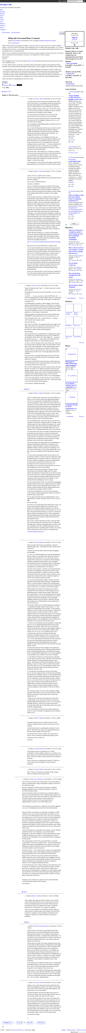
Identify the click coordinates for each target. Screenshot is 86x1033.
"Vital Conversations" (71, 63)
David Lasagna (39, 542)
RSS (3, 1027)
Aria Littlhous (77, 267)
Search (84, 1)
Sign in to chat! (74, 1032)
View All (81, 298)
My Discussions (15, 32)
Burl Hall (76, 241)
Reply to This (6, 91)
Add (63, 33)
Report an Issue (71, 1030)
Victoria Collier (39, 98)
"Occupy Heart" (70, 84)
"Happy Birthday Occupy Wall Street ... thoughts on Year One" (75, 97)
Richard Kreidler (78, 255)
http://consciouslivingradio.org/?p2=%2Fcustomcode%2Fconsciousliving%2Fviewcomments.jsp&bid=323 (75, 209)
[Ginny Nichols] (78, 332)
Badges (64, 1030)
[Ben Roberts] (4, 41)
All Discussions (6, 32)
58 (38, 1022)
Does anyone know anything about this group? (75, 275)
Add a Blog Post (71, 298)
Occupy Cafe (6, 4)
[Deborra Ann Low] (69, 332)
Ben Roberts (17, 40)
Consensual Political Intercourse (35, 531)
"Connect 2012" (70, 73)
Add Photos (70, 416)
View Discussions (14, 43)
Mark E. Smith (31, 61)
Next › (43, 1022)
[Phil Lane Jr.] (78, 321)
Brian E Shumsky (71, 365)
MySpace (6, 85)
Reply (27, 389)
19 (31, 1022)
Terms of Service (81, 1030)
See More (71, 138)
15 (18, 1022)
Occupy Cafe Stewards (17, 1030)
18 (28, 1022)
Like (5, 82)
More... (75, 223)
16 (21, 1022)
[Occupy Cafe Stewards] (69, 308)
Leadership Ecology (74, 161)
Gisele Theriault (39, 748)
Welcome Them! (74, 152)
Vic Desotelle (72, 157)
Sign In (64, 1)
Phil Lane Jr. (77, 325)
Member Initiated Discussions (48, 40)
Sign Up (60, 1)
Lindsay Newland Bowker (36, 779)
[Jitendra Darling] (78, 308)
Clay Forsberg (72, 91)
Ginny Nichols (77, 336)
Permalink (28, 99)
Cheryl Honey (70, 408)
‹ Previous (6, 1022)
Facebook (13, 85)
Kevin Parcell (77, 289)
